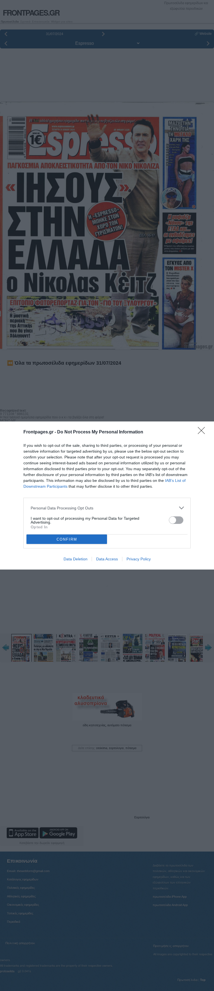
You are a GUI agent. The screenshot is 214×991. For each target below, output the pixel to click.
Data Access (107, 559)
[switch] (176, 520)
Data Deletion (75, 559)
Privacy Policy (139, 559)
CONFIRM (67, 539)
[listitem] (107, 508)
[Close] (203, 432)
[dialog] (107, 495)
